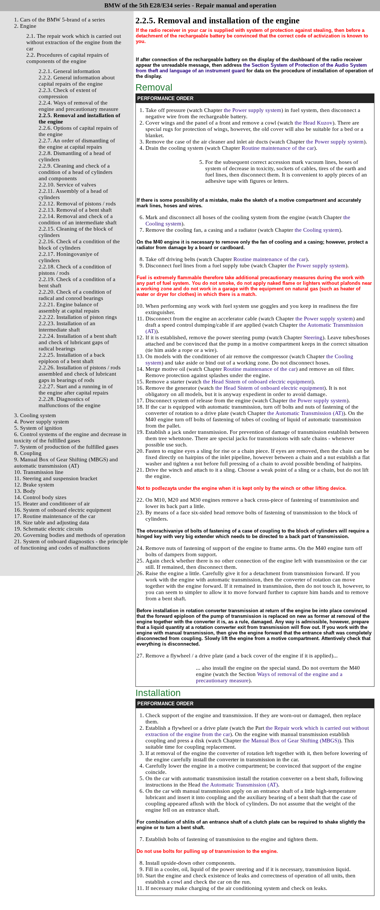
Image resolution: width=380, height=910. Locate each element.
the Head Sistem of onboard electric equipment (257, 382)
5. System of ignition (38, 428)
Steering (313, 337)
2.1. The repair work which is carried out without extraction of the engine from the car (73, 42)
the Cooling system (317, 230)
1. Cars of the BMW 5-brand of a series (59, 20)
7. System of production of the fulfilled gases (66, 447)
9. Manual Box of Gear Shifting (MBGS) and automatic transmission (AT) (66, 462)
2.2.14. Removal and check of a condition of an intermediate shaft (78, 219)
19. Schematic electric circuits (48, 529)
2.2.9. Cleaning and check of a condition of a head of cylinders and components (75, 172)
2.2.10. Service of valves (67, 185)
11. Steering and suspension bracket (55, 478)
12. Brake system (34, 485)
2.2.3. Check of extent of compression (67, 93)
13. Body (25, 491)
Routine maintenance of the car (278, 148)
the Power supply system (252, 110)
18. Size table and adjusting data (51, 522)
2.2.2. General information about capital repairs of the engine (77, 81)
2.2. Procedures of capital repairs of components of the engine (67, 58)
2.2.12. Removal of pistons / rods (77, 204)
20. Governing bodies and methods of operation (69, 535)
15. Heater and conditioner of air (52, 504)
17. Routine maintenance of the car (54, 516)
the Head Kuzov (313, 123)
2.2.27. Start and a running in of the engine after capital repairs (76, 389)
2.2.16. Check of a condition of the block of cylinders (79, 244)
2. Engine (25, 26)
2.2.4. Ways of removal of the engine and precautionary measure (78, 106)
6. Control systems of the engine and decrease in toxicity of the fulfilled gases (70, 437)
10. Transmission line (38, 472)
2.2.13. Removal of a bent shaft (75, 210)
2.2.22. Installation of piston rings (78, 317)
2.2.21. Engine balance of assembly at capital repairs (69, 307)
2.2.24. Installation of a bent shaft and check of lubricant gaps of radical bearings (78, 342)
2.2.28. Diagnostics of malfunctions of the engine (70, 402)
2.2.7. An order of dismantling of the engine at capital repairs (77, 144)
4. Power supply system (41, 422)
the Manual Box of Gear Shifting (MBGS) (291, 741)
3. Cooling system (35, 415)
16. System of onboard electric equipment (62, 510)
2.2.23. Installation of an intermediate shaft (67, 326)
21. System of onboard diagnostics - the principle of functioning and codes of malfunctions (71, 544)
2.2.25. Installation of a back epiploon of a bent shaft (72, 358)
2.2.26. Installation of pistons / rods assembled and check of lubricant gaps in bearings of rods (80, 374)
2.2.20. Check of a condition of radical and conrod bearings (75, 295)
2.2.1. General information (69, 71)
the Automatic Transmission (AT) (305, 413)
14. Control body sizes (40, 497)
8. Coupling (28, 453)
